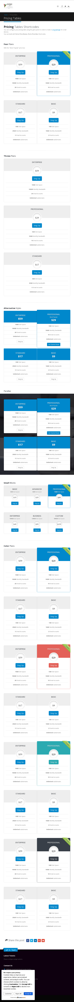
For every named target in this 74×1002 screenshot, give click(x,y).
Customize (8, 994)
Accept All (28, 994)
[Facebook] (62, 6)
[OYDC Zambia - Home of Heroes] (8, 6)
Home (6, 15)
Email (43, 940)
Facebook (27, 940)
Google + (39, 940)
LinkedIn (35, 940)
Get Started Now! (53, 344)
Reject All (18, 994)
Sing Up (20, 72)
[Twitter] (65, 6)
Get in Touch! (11, 949)
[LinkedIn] (68, 6)
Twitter (31, 940)
